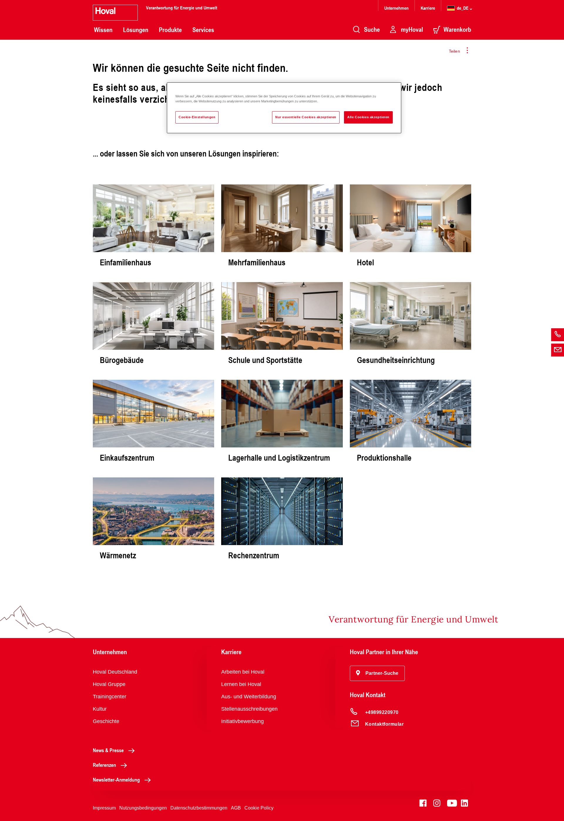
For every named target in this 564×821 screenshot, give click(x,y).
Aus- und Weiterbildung (248, 697)
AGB (236, 807)
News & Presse (108, 750)
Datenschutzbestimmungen (198, 807)
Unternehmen (396, 7)
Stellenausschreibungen (249, 709)
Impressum (104, 807)
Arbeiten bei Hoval (242, 672)
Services (203, 29)
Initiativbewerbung (242, 721)
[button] (377, 673)
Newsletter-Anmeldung (116, 779)
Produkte (170, 29)
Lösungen (135, 29)
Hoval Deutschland (115, 672)
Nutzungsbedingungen (143, 807)
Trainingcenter (109, 697)
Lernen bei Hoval (241, 684)
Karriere (428, 7)
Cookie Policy (258, 807)
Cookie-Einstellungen (197, 117)
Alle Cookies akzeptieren (368, 117)
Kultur (100, 709)
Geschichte (106, 721)
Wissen (103, 29)
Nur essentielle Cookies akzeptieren (305, 117)
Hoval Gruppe (109, 684)
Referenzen (104, 765)
